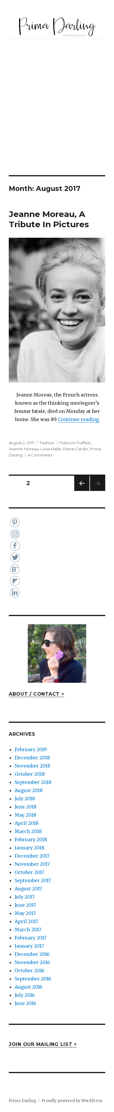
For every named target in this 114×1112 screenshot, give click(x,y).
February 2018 (31, 839)
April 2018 (27, 823)
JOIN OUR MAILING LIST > (43, 1044)
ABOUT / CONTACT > (36, 694)
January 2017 (29, 946)
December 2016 (32, 954)
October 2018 (30, 774)
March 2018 (28, 831)
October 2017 (29, 872)
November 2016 (32, 962)
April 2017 (26, 921)
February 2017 (30, 938)
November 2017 (32, 864)
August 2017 (28, 889)
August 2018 (29, 790)
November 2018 (32, 766)
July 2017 (24, 897)
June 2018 (26, 807)
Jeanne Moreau (24, 448)
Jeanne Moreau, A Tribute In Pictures (49, 219)
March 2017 (28, 929)
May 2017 (25, 913)
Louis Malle (50, 448)
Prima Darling (22, 1100)
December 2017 (32, 856)
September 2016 (33, 979)
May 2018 (25, 815)
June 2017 (25, 905)
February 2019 (31, 749)
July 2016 (25, 995)
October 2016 (29, 970)
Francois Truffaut (75, 442)
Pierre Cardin (75, 448)
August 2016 (28, 987)
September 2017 (33, 880)
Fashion (47, 442)
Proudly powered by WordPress (72, 1100)
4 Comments (40, 455)
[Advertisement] (57, 115)
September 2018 (33, 782)
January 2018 (29, 848)
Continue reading (78, 419)
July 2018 (25, 798)
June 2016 (25, 1003)
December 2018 (32, 758)
